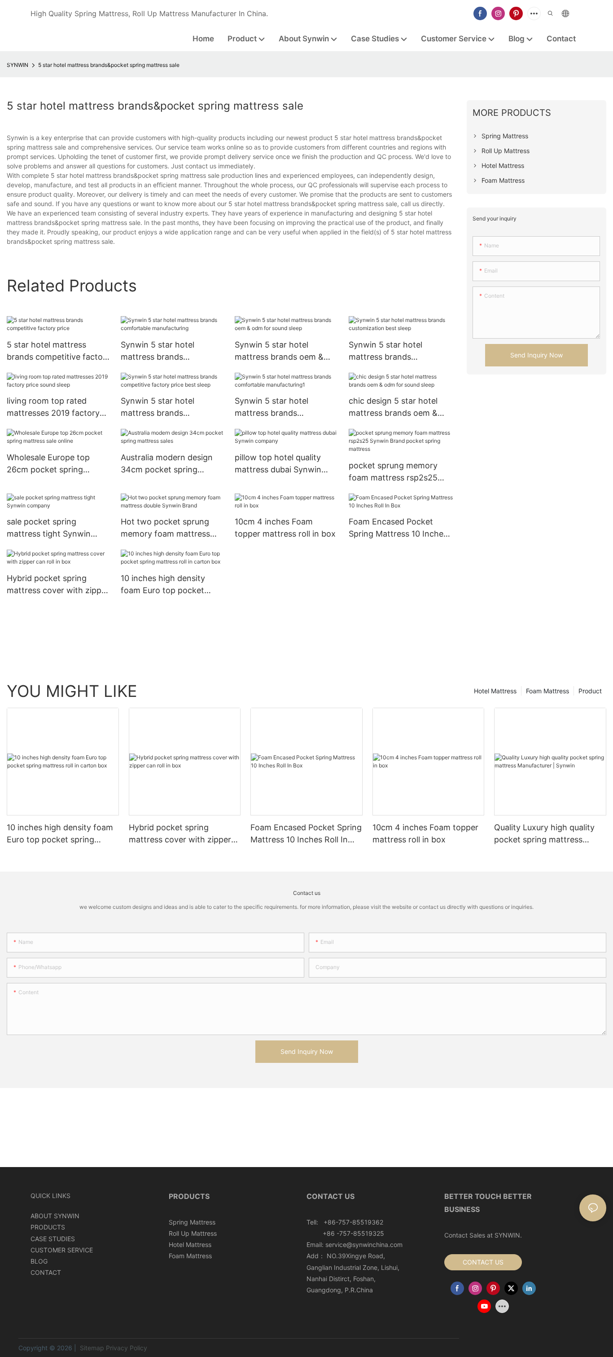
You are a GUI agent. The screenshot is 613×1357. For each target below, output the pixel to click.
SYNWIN (17, 65)
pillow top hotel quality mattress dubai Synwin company (278, 464)
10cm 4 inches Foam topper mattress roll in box (285, 527)
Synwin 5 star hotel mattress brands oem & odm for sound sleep (279, 351)
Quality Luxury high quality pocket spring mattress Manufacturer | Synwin (544, 834)
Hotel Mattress (495, 691)
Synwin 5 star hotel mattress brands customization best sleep (396, 351)
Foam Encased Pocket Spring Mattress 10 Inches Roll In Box (398, 528)
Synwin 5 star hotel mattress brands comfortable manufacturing (157, 351)
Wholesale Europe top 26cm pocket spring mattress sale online (48, 464)
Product (590, 691)
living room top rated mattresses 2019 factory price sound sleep (53, 407)
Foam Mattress (547, 691)
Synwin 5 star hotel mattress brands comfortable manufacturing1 (271, 407)
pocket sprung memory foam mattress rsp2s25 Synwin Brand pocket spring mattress (393, 472)
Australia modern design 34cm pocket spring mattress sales (167, 464)
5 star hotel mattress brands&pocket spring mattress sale (109, 65)
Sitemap (91, 1348)
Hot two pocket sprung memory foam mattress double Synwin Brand (165, 528)
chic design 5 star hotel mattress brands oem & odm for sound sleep (393, 407)
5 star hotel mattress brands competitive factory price (58, 351)
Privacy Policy (126, 1348)
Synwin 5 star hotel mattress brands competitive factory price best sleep (169, 407)
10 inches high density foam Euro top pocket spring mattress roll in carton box (163, 584)
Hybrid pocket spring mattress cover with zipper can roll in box (58, 584)
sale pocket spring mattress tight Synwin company (49, 528)
